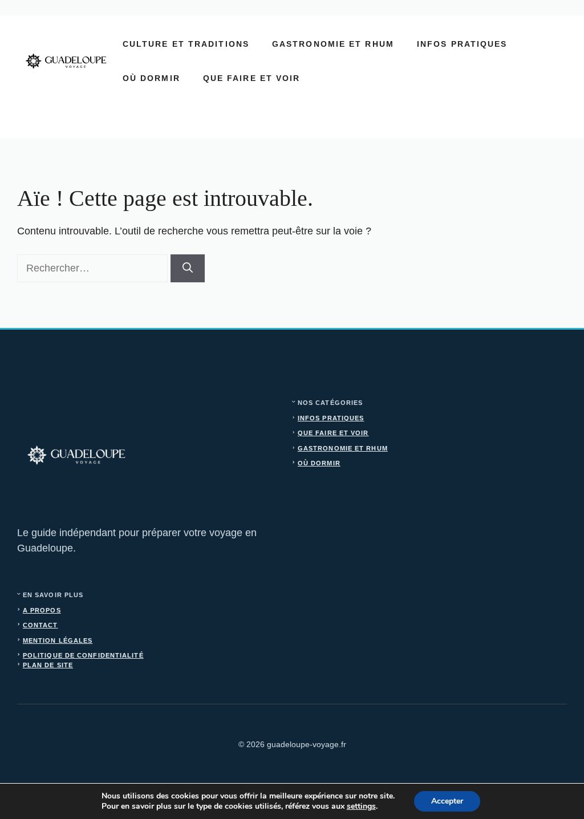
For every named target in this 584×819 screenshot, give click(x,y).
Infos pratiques (462, 43)
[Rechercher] (188, 268)
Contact (40, 625)
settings (361, 806)
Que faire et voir (252, 78)
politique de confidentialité (83, 655)
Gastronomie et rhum (333, 43)
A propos (42, 610)
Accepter (447, 801)
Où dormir (151, 78)
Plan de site (48, 665)
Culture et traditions (186, 43)
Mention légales (58, 640)
